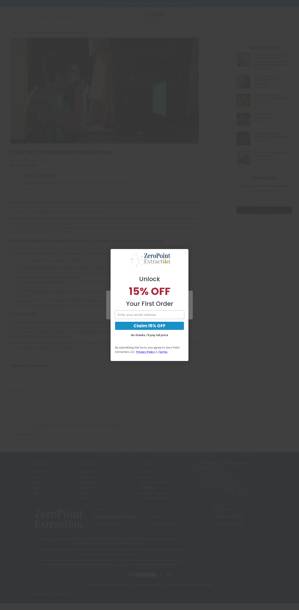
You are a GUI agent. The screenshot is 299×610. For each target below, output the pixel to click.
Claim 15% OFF (149, 326)
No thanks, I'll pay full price (149, 335)
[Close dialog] (185, 252)
